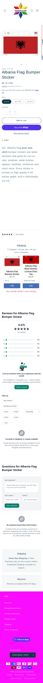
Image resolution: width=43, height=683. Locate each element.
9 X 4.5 (18, 102)
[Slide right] (26, 64)
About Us (8, 603)
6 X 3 (6, 102)
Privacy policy (31, 675)
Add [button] (12, 286)
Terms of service (16, 678)
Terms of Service (11, 630)
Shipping (4, 86)
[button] (4, 10)
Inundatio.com (20, 672)
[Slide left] (16, 64)
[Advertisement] (15, 204)
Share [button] (6, 140)
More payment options (21, 133)
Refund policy (19, 675)
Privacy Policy (10, 619)
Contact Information (12, 614)
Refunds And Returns (12, 608)
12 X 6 (30, 102)
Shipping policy (29, 678)
